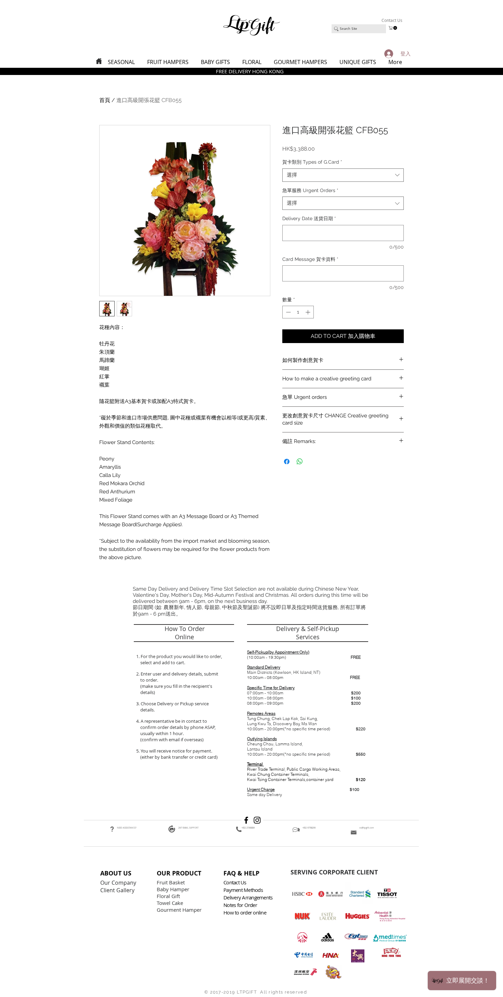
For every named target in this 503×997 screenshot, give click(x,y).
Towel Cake (170, 902)
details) (147, 692)
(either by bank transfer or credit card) (178, 757)
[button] (393, 28)
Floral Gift (168, 896)
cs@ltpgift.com (366, 827)
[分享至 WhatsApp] (300, 461)
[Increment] (308, 312)
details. (148, 710)
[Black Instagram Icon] (257, 820)
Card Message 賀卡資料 (310, 259)
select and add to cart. (161, 662)
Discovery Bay (286, 723)
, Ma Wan (308, 723)
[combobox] (343, 175)
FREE (356, 657)
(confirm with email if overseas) (171, 739)
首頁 (104, 100)
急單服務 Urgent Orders (310, 190)
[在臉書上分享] (287, 461)
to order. (148, 680)
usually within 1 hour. (162, 733)
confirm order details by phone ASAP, (178, 727)
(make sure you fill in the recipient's (176, 686)
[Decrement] (287, 312)
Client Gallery (118, 890)
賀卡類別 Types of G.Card (312, 162)
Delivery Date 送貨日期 (309, 218)
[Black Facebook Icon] (246, 820)
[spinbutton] (298, 312)
